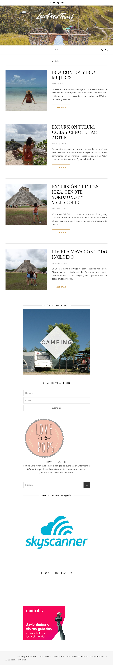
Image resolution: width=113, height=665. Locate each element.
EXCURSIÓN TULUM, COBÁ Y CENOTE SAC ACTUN (74, 132)
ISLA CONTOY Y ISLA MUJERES (74, 74)
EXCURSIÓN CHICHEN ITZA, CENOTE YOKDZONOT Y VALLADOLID (75, 194)
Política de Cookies (36, 656)
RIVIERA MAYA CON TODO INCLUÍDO (79, 254)
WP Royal (22, 660)
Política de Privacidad (53, 656)
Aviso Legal (22, 656)
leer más (61, 107)
